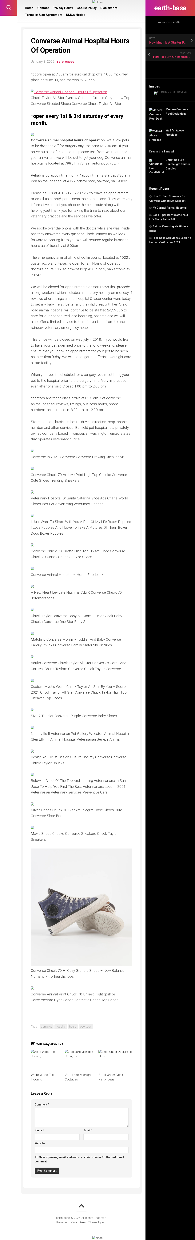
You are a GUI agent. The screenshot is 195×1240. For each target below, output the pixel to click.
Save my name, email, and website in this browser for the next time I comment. (79, 1159)
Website (40, 1143)
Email (87, 1130)
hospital (61, 1026)
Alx (104, 1222)
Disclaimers (108, 8)
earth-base (170, 8)
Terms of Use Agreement (43, 15)
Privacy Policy (63, 8)
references (65, 61)
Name (39, 1130)
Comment (42, 1104)
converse (46, 1026)
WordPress (80, 1222)
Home (29, 8)
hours (72, 1026)
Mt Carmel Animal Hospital (170, 207)
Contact (43, 8)
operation (86, 1026)
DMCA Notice (75, 15)
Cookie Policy (87, 8)
